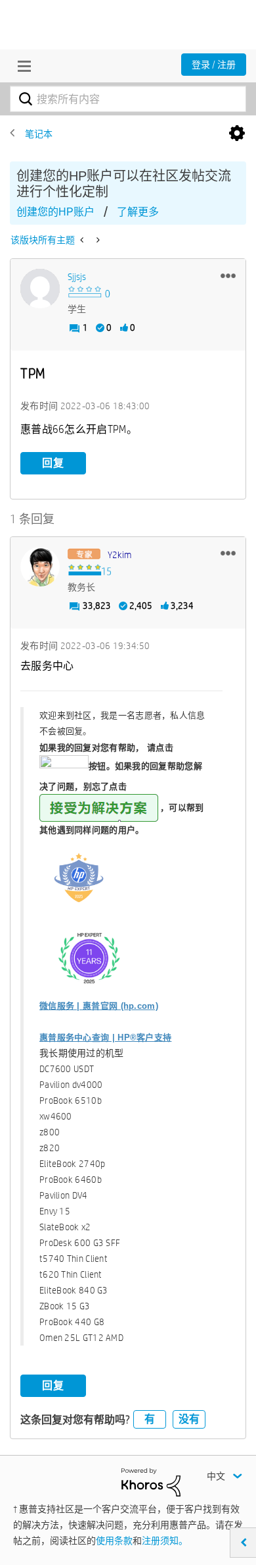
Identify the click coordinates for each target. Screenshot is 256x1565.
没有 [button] (189, 1419)
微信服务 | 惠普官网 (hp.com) (98, 1006)
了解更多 (138, 211)
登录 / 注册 (214, 65)
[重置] (96, 239)
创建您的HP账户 (55, 211)
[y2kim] (40, 566)
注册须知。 (165, 1541)
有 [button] (149, 1419)
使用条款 (114, 1541)
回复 (53, 463)
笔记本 (39, 134)
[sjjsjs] (40, 288)
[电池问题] (83, 239)
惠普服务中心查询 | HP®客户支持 (105, 1037)
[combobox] (128, 99)
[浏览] (21, 65)
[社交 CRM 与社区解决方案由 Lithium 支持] (151, 1481)
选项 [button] (237, 134)
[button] (228, 275)
